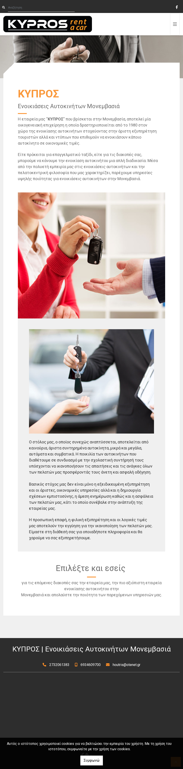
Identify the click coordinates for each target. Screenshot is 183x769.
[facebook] (176, 7)
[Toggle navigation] (175, 24)
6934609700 (91, 665)
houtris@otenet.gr (126, 665)
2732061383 (59, 665)
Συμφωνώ (92, 760)
